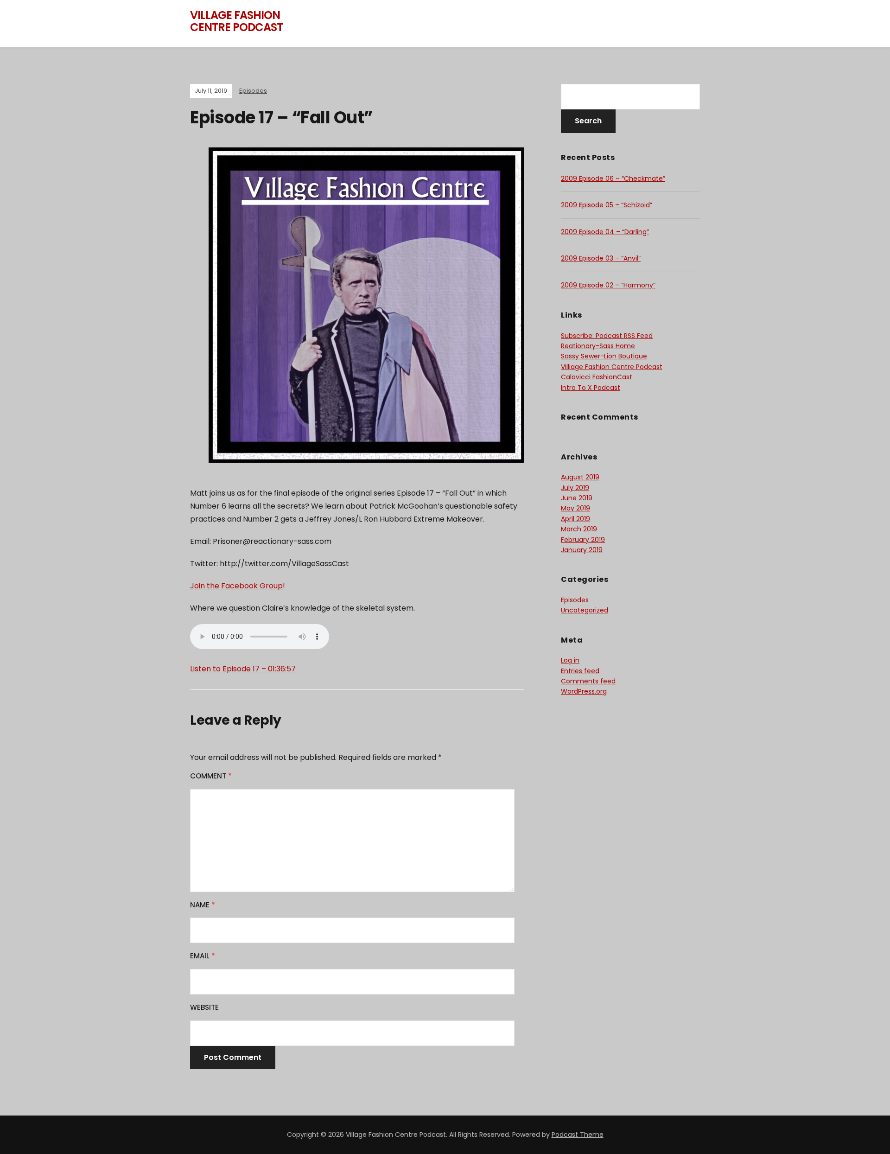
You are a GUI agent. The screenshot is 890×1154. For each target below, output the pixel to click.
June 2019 (576, 498)
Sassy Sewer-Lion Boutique (604, 356)
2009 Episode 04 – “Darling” (605, 231)
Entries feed (580, 671)
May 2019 (575, 508)
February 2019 (583, 539)
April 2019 (575, 518)
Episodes (253, 90)
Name (202, 905)
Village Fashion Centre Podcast (236, 21)
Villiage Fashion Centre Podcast (611, 366)
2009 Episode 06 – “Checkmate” (613, 178)
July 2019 (575, 487)
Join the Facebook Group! (237, 585)
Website (204, 1007)
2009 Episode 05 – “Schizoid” (606, 205)
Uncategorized (584, 610)
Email (202, 956)
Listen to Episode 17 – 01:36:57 (243, 668)
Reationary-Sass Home (598, 346)
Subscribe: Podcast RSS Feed (607, 335)
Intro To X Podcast (590, 387)
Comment (211, 776)
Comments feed (588, 681)
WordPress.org (584, 691)
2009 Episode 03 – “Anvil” (601, 258)
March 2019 (579, 529)
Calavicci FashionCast (596, 377)
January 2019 (582, 550)
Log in (570, 660)
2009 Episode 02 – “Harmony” (608, 285)
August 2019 (580, 477)
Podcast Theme (578, 1134)
